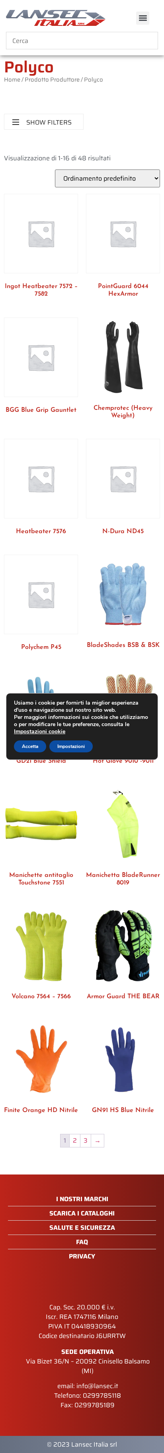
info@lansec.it (97, 1386)
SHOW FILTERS (49, 122)
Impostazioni (71, 746)
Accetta (30, 746)
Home (12, 79)
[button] (142, 18)
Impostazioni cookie (39, 731)
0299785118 (102, 1395)
